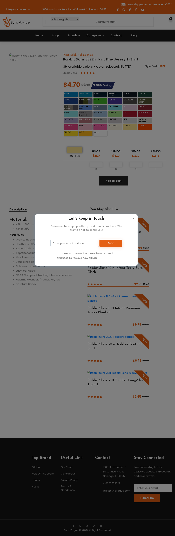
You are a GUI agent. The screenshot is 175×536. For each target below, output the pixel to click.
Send (110, 243)
